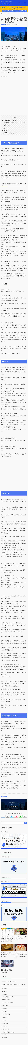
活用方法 (5, 991)
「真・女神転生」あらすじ (10, 120)
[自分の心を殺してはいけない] (6, 3)
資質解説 (5, 994)
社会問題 (4, 24)
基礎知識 (5, 988)
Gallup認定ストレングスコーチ (9, 996)
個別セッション (6, 999)
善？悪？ (6, 128)
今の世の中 (6, 130)
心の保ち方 (5, 1011)
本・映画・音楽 (6, 1014)
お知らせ (5, 1037)
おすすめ (5, 1026)
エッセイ (5, 1034)
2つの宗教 (7, 126)
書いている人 (6, 1029)
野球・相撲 (5, 1023)
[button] (3, 816)
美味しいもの (6, 1017)
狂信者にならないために (10, 133)
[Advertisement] (14, 96)
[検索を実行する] (25, 823)
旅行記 (4, 1020)
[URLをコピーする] (25, 816)
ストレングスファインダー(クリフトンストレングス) (14, 985)
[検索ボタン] (19, 3)
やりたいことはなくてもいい (9, 981)
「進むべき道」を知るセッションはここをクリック (14, 10)
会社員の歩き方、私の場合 (9, 1032)
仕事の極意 (5, 1005)
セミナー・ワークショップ (9, 1002)
